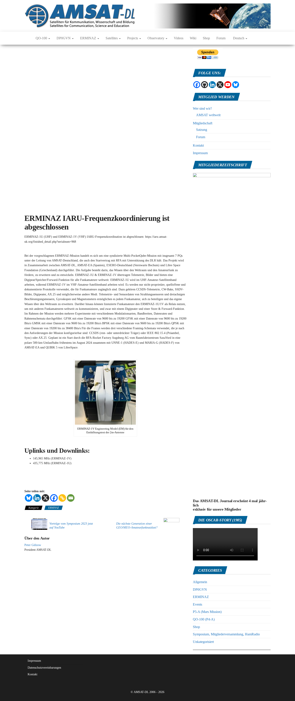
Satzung (201, 129)
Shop (206, 38)
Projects (133, 38)
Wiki (193, 38)
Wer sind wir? (202, 108)
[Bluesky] (28, 498)
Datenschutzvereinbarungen (44, 667)
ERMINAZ (88, 38)
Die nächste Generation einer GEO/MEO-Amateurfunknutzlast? (136, 525)
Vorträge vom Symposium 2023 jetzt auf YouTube (71, 525)
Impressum (200, 153)
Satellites (112, 38)
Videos (178, 38)
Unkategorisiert (203, 642)
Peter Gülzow (32, 545)
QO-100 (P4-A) (204, 619)
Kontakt (198, 145)
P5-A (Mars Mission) (207, 612)
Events (197, 604)
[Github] (204, 84)
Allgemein (200, 582)
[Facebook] (54, 498)
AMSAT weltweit (208, 115)
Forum (220, 38)
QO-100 (42, 38)
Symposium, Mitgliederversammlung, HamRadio (226, 634)
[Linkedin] (37, 498)
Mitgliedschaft (202, 123)
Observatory (156, 38)
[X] (45, 498)
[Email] (71, 498)
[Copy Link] (62, 498)
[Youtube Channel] (227, 84)
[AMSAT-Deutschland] (26, 38)
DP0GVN (64, 38)
